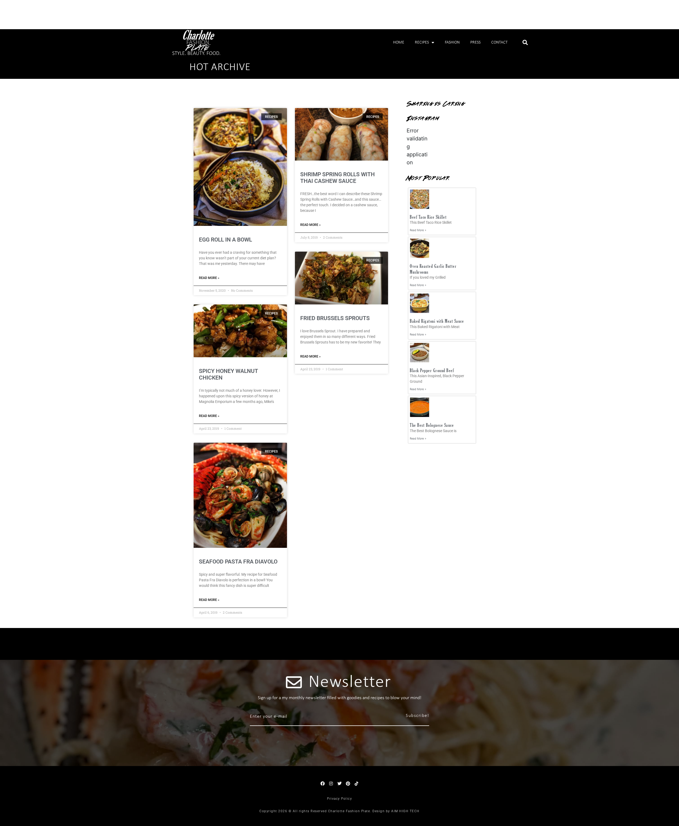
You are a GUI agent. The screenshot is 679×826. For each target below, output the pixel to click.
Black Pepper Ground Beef (432, 370)
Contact (499, 42)
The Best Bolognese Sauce (432, 425)
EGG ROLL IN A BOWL (225, 239)
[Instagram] (331, 783)
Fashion (452, 42)
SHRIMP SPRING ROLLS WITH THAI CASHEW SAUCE (337, 177)
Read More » (209, 278)
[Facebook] (322, 783)
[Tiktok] (356, 783)
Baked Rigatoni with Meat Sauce (437, 321)
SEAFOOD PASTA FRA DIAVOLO (238, 561)
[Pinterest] (348, 783)
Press (475, 42)
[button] (525, 42)
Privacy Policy (339, 799)
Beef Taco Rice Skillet (428, 217)
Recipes (422, 42)
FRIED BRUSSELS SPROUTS (335, 318)
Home (398, 42)
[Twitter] (339, 783)
